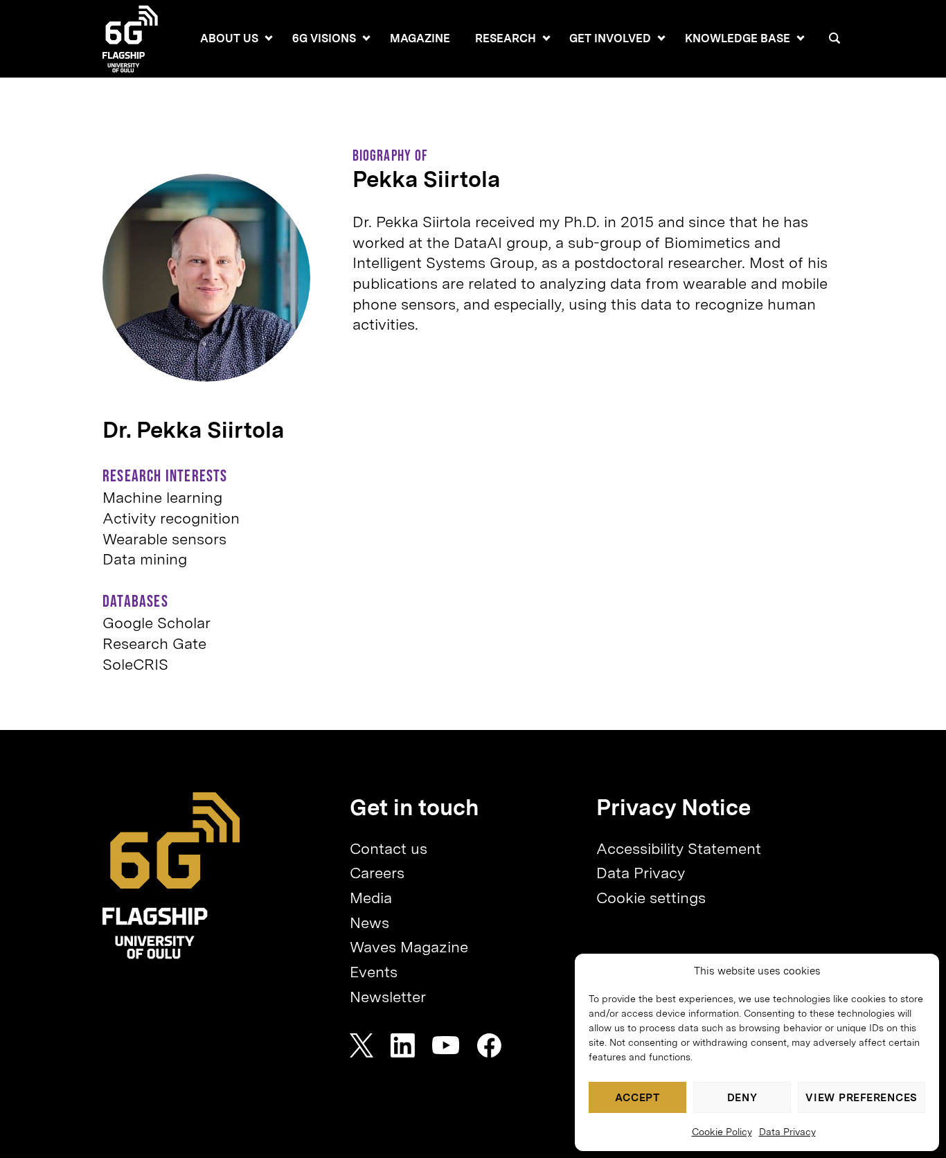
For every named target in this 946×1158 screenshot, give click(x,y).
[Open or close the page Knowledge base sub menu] (800, 38)
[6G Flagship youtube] (446, 1045)
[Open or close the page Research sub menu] (546, 38)
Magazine (420, 38)
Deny (742, 1098)
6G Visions (324, 38)
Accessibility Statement (678, 848)
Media (371, 898)
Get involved (610, 38)
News (369, 923)
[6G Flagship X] (361, 1045)
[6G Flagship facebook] (489, 1045)
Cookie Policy (722, 1131)
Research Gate (154, 643)
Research (505, 38)
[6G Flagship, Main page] (171, 875)
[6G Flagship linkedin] (403, 1045)
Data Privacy (787, 1131)
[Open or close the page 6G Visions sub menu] (366, 38)
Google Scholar (156, 623)
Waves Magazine (409, 947)
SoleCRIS (135, 664)
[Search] (834, 38)
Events (374, 972)
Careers (377, 873)
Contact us (388, 848)
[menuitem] (229, 39)
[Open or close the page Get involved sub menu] (661, 38)
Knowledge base (737, 38)
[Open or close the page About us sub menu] (268, 38)
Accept (637, 1098)
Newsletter (388, 997)
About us (229, 38)
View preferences (861, 1098)
